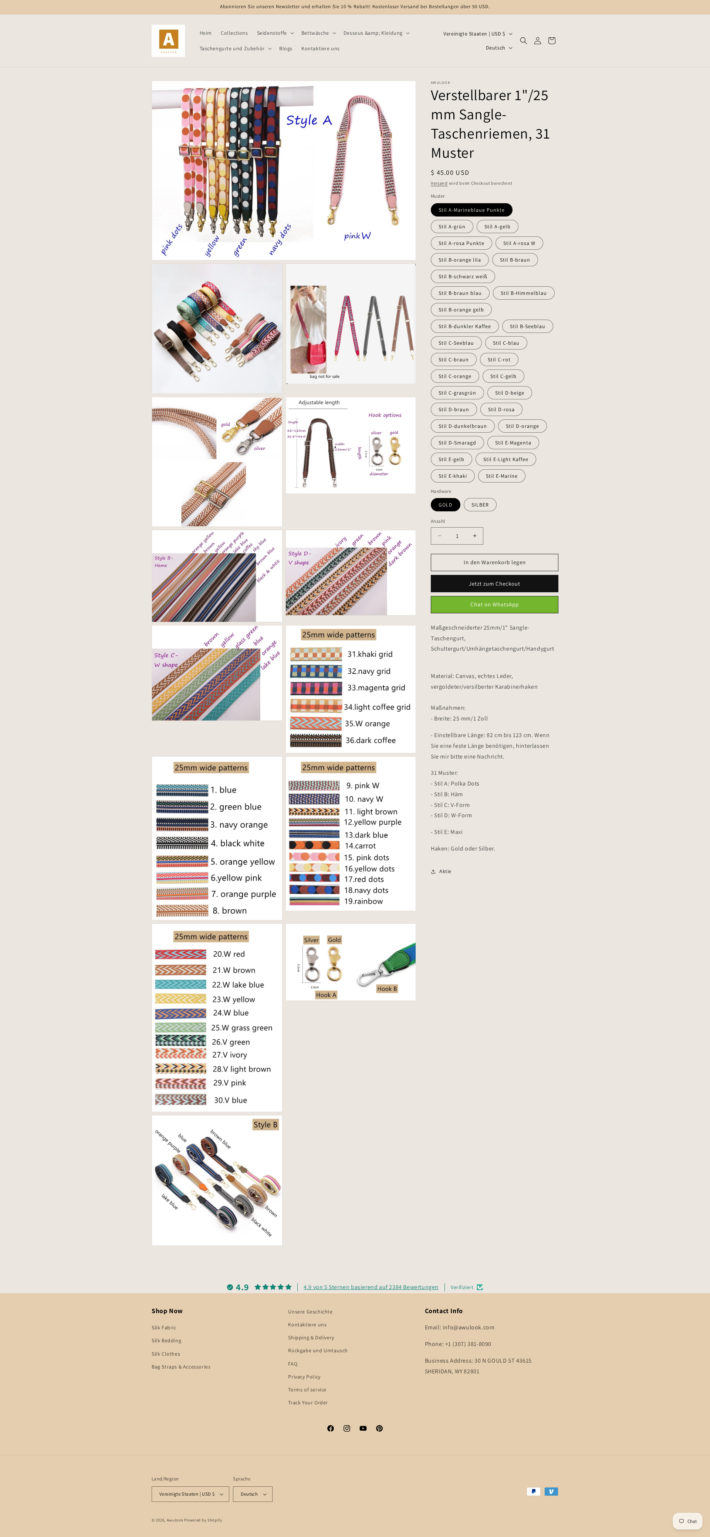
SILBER (480, 504)
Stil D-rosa (501, 409)
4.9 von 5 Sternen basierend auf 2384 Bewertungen (371, 1287)
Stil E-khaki (453, 476)
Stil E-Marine (502, 476)
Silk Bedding (166, 1340)
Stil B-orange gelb (461, 309)
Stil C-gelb (503, 376)
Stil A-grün (452, 226)
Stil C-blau (506, 343)
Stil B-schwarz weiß (463, 276)
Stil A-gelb (497, 226)
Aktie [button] (445, 871)
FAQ (292, 1363)
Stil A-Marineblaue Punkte (472, 210)
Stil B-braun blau (460, 293)
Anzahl (438, 521)
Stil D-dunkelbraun (463, 426)
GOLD (446, 504)
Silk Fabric (164, 1327)
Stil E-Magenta (513, 442)
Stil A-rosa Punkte (461, 243)
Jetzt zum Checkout (494, 583)
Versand (439, 183)
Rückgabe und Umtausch (318, 1350)
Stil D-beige (509, 392)
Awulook (175, 1520)
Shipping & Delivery (311, 1337)
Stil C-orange (455, 376)
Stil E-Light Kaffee (505, 459)
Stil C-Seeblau (456, 343)
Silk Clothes (166, 1353)
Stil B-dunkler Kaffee (465, 326)
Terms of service (307, 1389)
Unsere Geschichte (310, 1311)
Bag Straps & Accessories (181, 1366)
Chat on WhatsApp (494, 604)
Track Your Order (308, 1402)
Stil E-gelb (451, 459)
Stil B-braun (515, 259)
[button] (275, 33)
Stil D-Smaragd (457, 442)
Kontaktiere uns (307, 1324)
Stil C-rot (499, 359)
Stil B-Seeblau (527, 326)
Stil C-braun (454, 359)
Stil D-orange (522, 426)
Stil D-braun (454, 409)
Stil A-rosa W (519, 243)
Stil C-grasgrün (457, 392)
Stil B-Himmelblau (524, 293)
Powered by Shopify (203, 1520)
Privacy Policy (304, 1376)
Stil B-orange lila (460, 259)
